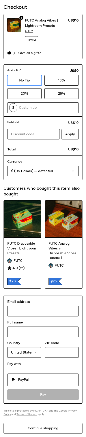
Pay (43, 394)
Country (13, 343)
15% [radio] (61, 80)
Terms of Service (27, 414)
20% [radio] (24, 93)
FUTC (29, 31)
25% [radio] (61, 93)
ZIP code (52, 343)
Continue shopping (43, 428)
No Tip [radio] (24, 80)
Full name (15, 322)
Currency (14, 161)
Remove (31, 39)
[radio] (43, 380)
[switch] (11, 53)
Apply (70, 134)
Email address (18, 302)
